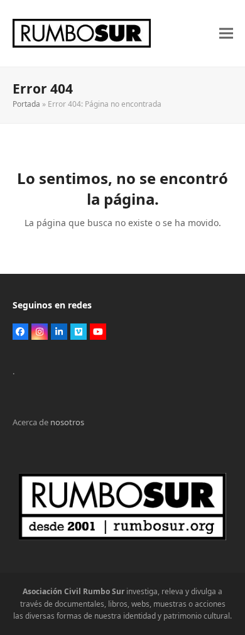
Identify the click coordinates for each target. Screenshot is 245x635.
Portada (26, 104)
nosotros (67, 422)
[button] (226, 33)
